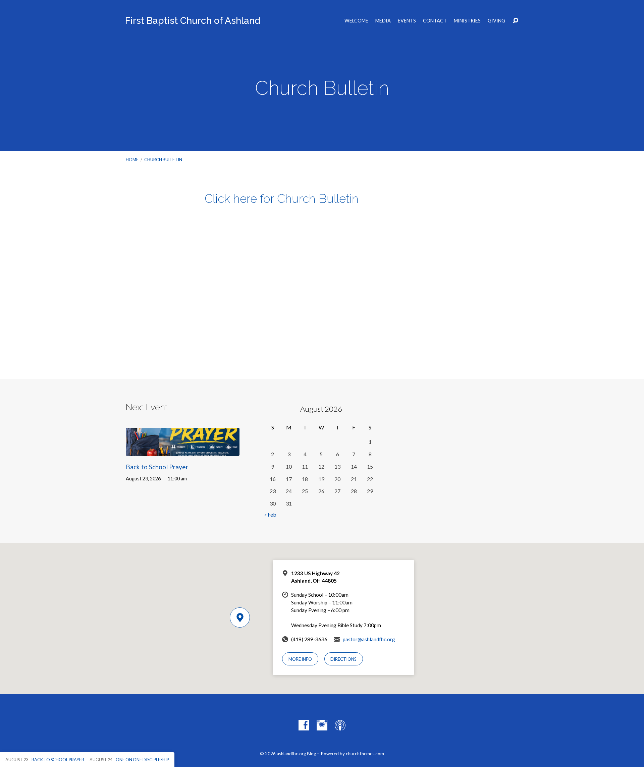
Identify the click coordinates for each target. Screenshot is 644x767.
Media (383, 20)
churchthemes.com (365, 753)
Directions (343, 659)
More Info (300, 659)
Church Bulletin (163, 159)
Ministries (467, 20)
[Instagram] (322, 725)
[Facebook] (304, 725)
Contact (435, 20)
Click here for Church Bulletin (282, 198)
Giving (496, 20)
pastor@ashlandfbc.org (369, 639)
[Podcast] (340, 725)
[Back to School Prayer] (182, 451)
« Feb (270, 514)
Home (132, 159)
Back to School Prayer (157, 467)
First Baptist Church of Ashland (192, 20)
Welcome (356, 20)
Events (407, 20)
